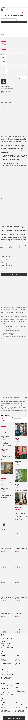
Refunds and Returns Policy (6, 663)
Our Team (16, 657)
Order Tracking (3, 660)
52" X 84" (3, 57)
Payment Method (18, 663)
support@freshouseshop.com (6, 653)
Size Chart (2, 659)
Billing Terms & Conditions (20, 664)
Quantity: (3, 69)
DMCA (16, 666)
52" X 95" (3, 59)
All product (3, 40)
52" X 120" (4, 63)
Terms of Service (18, 661)
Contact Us (17, 659)
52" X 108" (4, 61)
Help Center (3, 657)
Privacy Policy (17, 660)
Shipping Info (3, 661)
